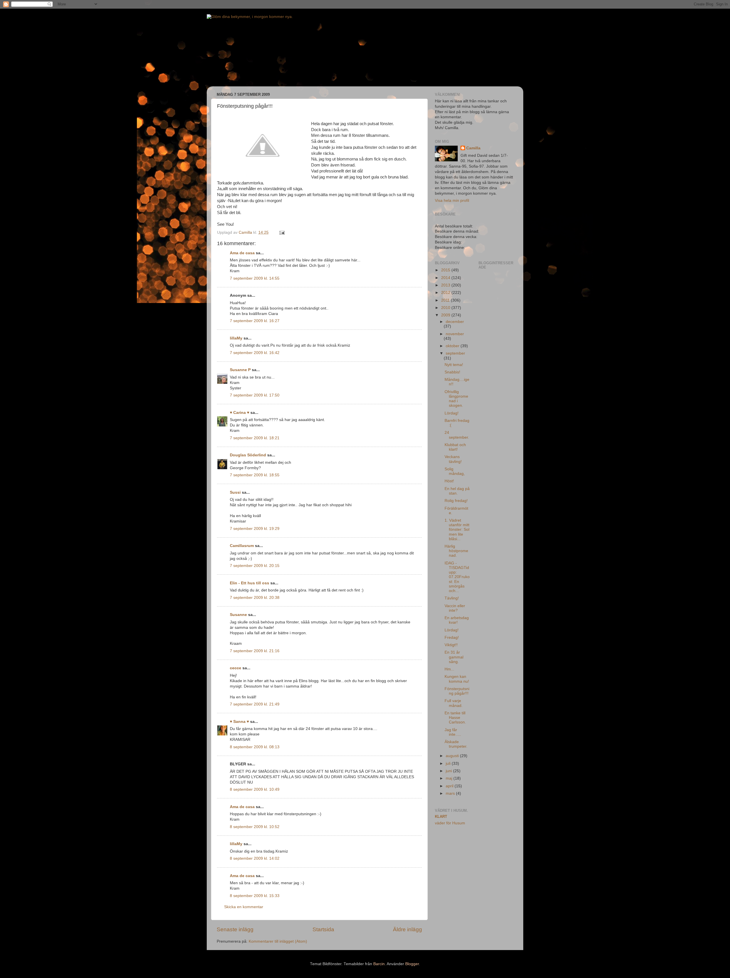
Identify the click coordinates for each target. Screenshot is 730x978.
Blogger (412, 964)
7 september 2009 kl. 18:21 (254, 438)
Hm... (449, 669)
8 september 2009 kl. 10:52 (254, 827)
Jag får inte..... (453, 732)
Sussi (235, 492)
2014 (446, 278)
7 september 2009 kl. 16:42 (254, 353)
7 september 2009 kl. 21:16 (254, 651)
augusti (453, 756)
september (455, 353)
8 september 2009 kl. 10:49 (254, 789)
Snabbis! (452, 372)
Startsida (323, 929)
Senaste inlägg (235, 929)
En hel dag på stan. (457, 491)
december (455, 322)
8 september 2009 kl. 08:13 (254, 747)
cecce (235, 668)
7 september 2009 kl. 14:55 (254, 278)
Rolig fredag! (456, 501)
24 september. (457, 434)
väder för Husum (450, 823)
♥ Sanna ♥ (239, 721)
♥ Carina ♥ (239, 412)
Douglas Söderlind (248, 455)
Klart (441, 816)
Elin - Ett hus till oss (249, 583)
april (450, 786)
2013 (446, 285)
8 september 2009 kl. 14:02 (254, 858)
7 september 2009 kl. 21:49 (254, 704)
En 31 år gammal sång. (454, 657)
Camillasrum (242, 546)
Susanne (238, 615)
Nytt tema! (454, 365)
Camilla (473, 148)
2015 (446, 270)
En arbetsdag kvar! (457, 620)
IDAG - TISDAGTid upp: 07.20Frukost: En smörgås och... (457, 577)
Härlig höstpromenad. (456, 551)
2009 (446, 315)
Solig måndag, (455, 471)
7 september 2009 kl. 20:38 (254, 597)
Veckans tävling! (453, 459)
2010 (446, 308)
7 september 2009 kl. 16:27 (254, 321)
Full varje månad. (454, 703)
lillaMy (236, 338)
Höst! (449, 481)
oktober (453, 346)
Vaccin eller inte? (455, 608)
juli (449, 763)
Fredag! (452, 637)
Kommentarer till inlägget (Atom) (278, 941)
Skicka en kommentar (243, 907)
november (455, 334)
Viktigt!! (451, 645)
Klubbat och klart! (455, 447)
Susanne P (240, 370)
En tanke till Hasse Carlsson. (455, 717)
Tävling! (452, 598)
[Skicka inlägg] (281, 232)
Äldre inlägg (407, 929)
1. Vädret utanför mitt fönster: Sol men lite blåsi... (457, 529)
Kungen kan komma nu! (457, 678)
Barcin (379, 964)
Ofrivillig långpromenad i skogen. (456, 399)
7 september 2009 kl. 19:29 (254, 528)
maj (449, 778)
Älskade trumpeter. (456, 744)
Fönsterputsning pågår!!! (457, 691)
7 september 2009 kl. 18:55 (254, 475)
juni (449, 771)
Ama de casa (242, 253)
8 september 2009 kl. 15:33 (254, 896)
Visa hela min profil (452, 200)
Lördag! (452, 413)
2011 (446, 300)
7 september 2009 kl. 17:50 (254, 395)
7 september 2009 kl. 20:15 (254, 566)
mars (451, 793)
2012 (446, 292)
